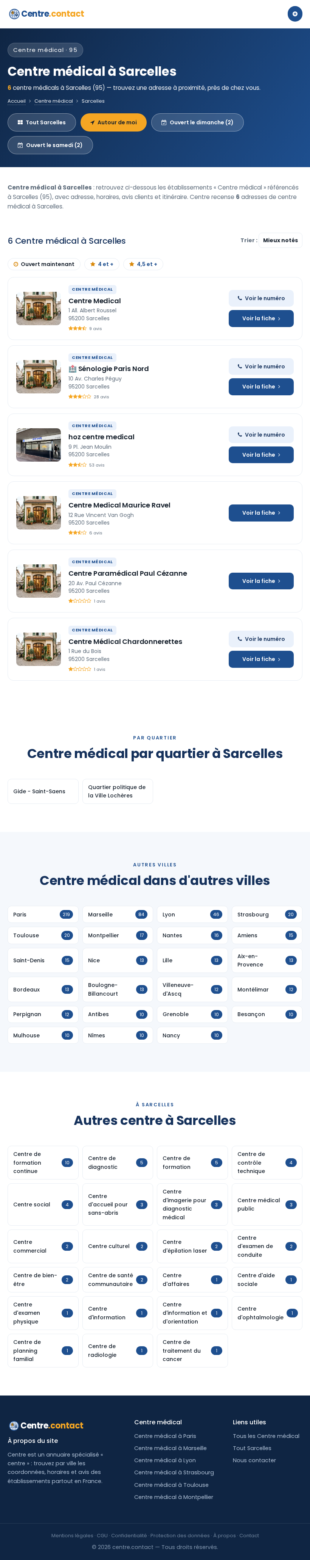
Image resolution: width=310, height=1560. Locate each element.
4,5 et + (147, 264)
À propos (224, 1535)
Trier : (249, 240)
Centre (52, 14)
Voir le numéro (265, 298)
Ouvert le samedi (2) (54, 145)
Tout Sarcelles (46, 122)
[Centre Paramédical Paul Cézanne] (38, 581)
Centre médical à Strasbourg (174, 1472)
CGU (102, 1535)
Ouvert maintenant (47, 264)
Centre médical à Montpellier (173, 1497)
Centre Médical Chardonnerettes (125, 641)
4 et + (105, 264)
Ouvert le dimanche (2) (202, 122)
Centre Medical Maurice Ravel (119, 505)
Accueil (17, 101)
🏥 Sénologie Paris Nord (108, 368)
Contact (249, 1535)
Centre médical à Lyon (165, 1460)
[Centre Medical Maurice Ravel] (38, 512)
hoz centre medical (101, 437)
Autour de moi (117, 122)
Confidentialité (129, 1535)
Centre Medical (94, 300)
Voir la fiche (258, 318)
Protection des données (180, 1535)
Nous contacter (254, 1460)
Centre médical (53, 101)
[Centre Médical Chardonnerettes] (38, 649)
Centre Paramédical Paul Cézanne (127, 573)
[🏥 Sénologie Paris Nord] (38, 376)
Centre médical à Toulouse (171, 1485)
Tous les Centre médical (266, 1436)
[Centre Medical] (38, 308)
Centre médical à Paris (165, 1436)
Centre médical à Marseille (170, 1448)
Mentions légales (72, 1535)
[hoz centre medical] (38, 445)
